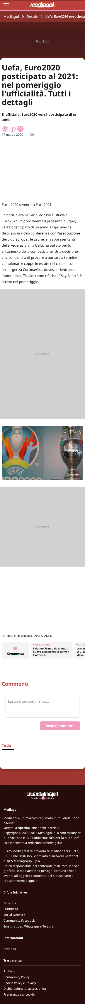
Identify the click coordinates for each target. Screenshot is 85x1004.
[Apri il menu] (6, 5)
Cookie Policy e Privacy (19, 983)
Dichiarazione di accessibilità (24, 988)
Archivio (9, 971)
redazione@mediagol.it (45, 843)
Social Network (14, 915)
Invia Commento (60, 725)
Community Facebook (19, 920)
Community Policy (16, 977)
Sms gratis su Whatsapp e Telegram (29, 926)
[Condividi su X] (20, 129)
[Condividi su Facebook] (13, 129)
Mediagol (11, 16)
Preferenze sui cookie (19, 994)
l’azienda (9, 903)
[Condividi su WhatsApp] (5, 129)
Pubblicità (10, 909)
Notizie (32, 16)
